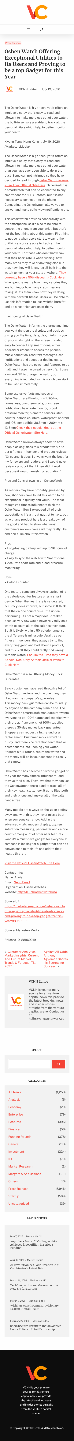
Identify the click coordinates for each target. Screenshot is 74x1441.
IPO (10, 1159)
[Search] (58, 1064)
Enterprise (15, 1114)
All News (14, 1092)
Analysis (14, 1099)
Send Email (22, 882)
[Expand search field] (41, 29)
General (14, 1144)
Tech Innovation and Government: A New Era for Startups (34, 1287)
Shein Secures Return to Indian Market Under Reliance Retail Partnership (35, 1327)
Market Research (20, 1166)
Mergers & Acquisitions (24, 1174)
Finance (14, 1129)
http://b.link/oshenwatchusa (37, 892)
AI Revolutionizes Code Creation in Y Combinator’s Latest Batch (34, 1266)
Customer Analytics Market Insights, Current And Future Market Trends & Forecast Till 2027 (22, 959)
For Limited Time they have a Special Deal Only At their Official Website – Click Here (36, 659)
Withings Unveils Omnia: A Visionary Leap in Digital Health (34, 1307)
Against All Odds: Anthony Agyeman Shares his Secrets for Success (56, 959)
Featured (14, 1122)
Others (13, 1181)
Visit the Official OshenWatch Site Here (32, 863)
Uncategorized (18, 1203)
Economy (14, 1107)
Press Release (13, 43)
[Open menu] (28, 29)
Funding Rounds (19, 1137)
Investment (16, 1151)
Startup (13, 1196)
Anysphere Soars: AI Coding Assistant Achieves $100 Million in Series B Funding (35, 1245)
